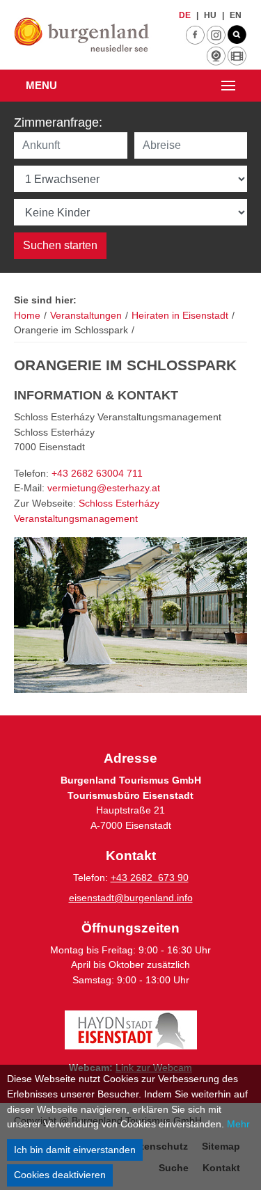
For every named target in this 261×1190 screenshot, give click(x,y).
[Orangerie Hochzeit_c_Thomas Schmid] (130, 615)
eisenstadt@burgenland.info (131, 897)
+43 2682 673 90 (150, 877)
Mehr (238, 1123)
